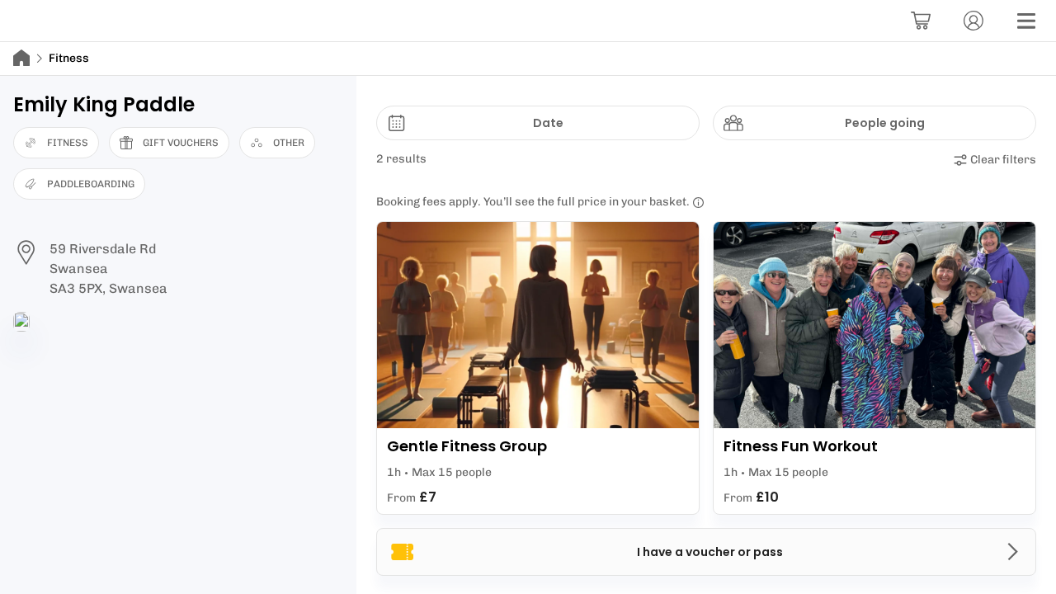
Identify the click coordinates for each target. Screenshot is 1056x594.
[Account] (973, 20)
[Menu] (1026, 20)
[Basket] (920, 20)
